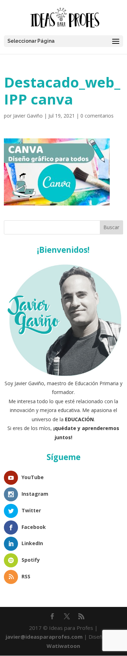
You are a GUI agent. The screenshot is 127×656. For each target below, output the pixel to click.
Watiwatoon (63, 645)
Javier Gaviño (28, 115)
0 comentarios (97, 115)
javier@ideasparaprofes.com (44, 636)
